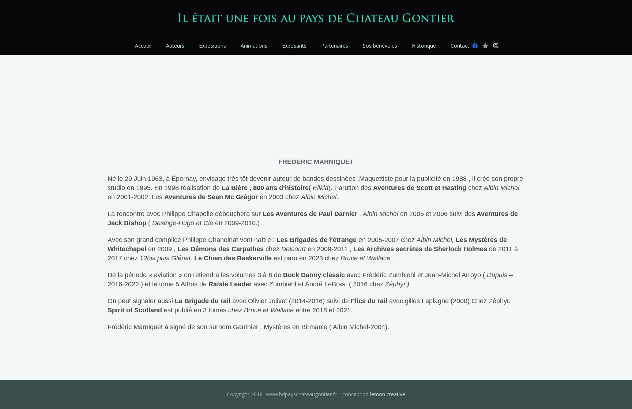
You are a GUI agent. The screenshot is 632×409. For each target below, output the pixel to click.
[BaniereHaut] (316, 18)
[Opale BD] (485, 46)
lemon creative (387, 394)
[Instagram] (495, 46)
